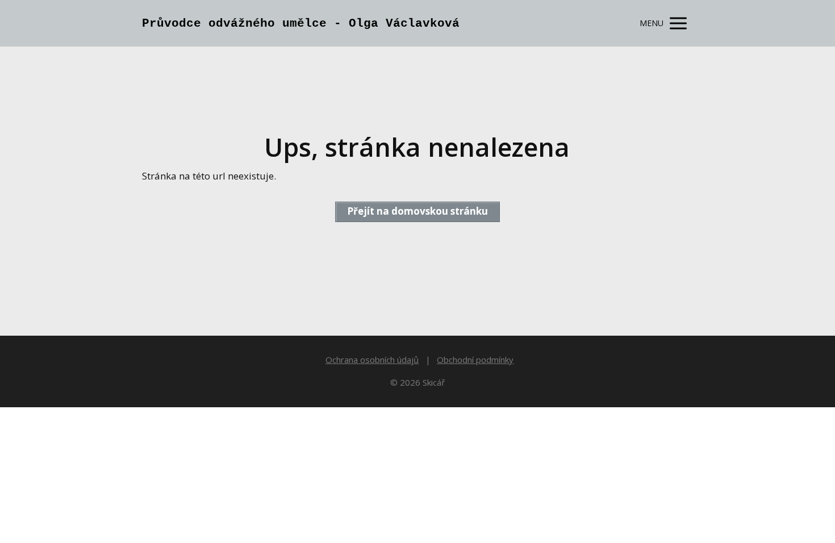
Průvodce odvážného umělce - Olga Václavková (301, 24)
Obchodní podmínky (475, 359)
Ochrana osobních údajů (372, 359)
